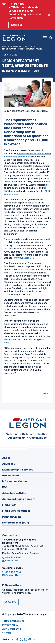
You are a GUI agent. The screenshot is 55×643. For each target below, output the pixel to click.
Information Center (18, 46)
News (33, 46)
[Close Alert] (49, 15)
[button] (45, 37)
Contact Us (11, 560)
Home (4, 46)
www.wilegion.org (24, 257)
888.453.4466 (13, 557)
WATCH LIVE (18, 26)
